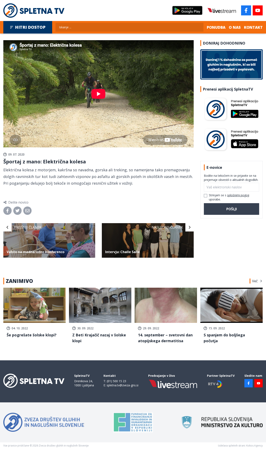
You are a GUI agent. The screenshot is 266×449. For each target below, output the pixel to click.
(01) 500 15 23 (116, 381)
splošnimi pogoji (238, 195)
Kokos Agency (254, 445)
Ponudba (216, 27)
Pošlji (231, 209)
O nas (235, 27)
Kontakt (253, 27)
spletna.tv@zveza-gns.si (122, 385)
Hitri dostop (30, 27)
